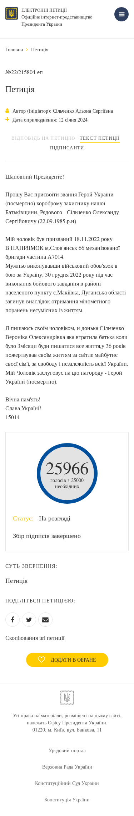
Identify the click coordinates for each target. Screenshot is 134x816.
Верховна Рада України (67, 766)
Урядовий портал (67, 750)
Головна (14, 49)
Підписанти (67, 147)
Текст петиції (100, 138)
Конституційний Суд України (67, 783)
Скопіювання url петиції (34, 637)
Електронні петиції (44, 10)
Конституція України (67, 799)
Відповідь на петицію (43, 138)
